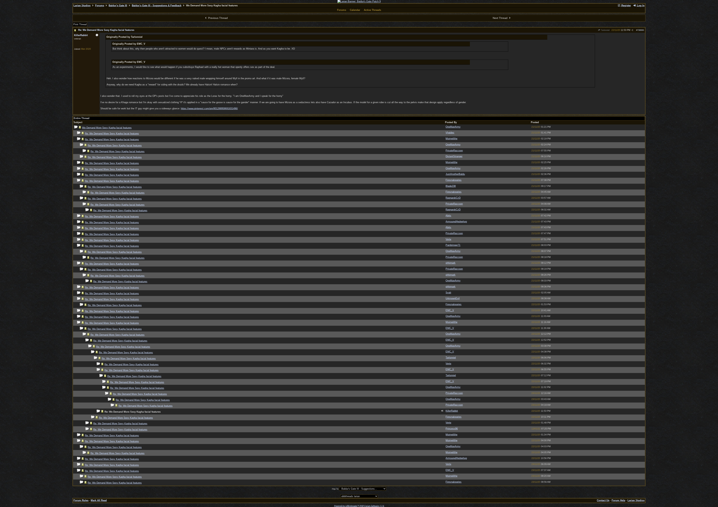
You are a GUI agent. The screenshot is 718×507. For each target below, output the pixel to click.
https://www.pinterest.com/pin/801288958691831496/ (209, 108)
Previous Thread (217, 17)
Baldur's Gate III (118, 5)
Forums (99, 5)
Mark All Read (99, 500)
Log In (640, 5)
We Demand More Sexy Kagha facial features (107, 127)
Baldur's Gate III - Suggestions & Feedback (156, 5)
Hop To (335, 489)
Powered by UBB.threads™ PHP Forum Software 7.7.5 (359, 506)
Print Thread (80, 24)
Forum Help (618, 500)
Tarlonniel (605, 30)
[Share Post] (632, 30)
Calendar (355, 10)
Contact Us (603, 500)
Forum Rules (80, 500)
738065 (640, 30)
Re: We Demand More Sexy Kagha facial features (106, 30)
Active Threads (372, 10)
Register (626, 5)
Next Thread (500, 17)
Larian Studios (81, 5)
